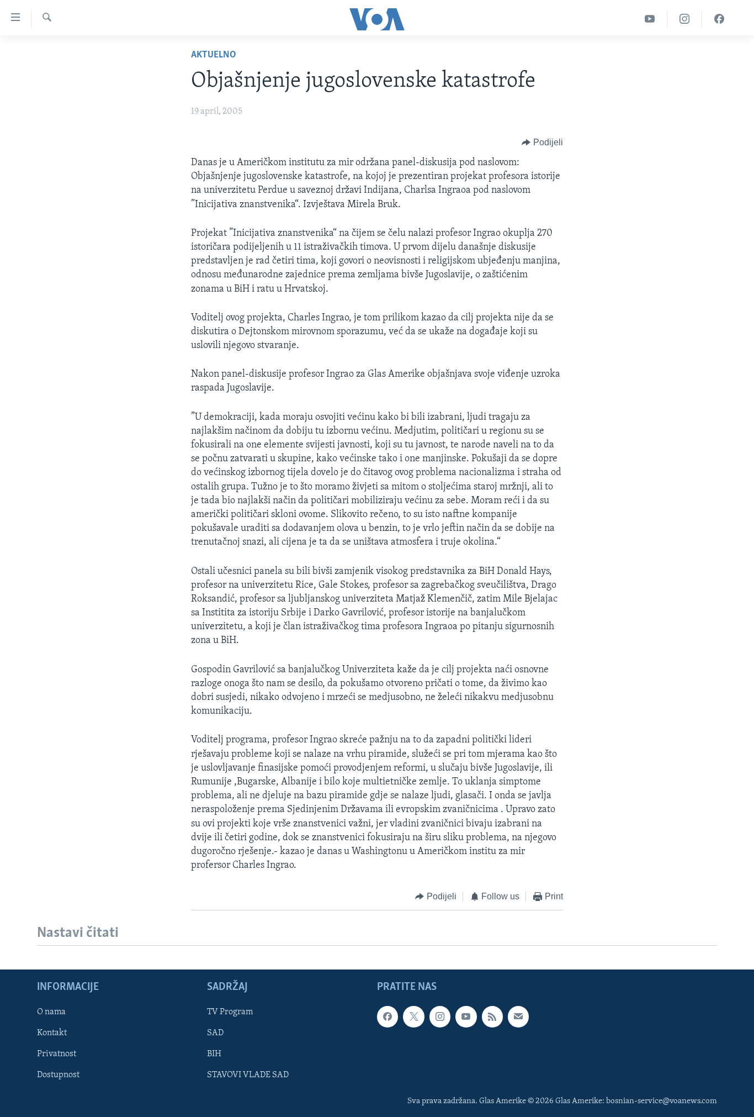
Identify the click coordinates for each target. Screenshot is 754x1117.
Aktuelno (213, 55)
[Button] (542, 142)
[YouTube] (650, 19)
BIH (214, 1054)
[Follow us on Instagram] (439, 1016)
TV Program (230, 1012)
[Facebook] (719, 19)
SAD (215, 1033)
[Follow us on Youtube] (465, 1016)
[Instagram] (684, 19)
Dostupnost (58, 1075)
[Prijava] (518, 1016)
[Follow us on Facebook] (387, 1016)
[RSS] (492, 1016)
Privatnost (56, 1054)
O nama (51, 1012)
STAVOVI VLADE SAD (248, 1075)
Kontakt (52, 1033)
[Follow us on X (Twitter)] (413, 1016)
